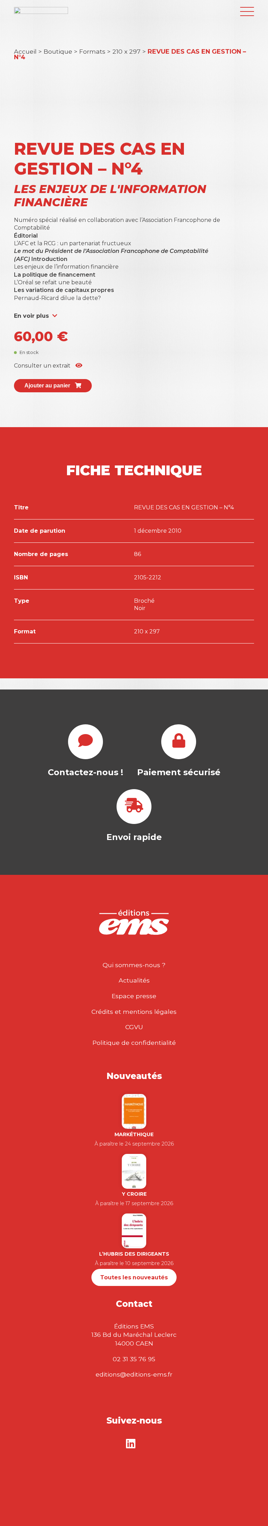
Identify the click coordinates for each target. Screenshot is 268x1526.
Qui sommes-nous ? (134, 965)
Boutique (58, 51)
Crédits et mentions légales (134, 1011)
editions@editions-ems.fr (134, 1374)
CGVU (134, 1027)
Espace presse (134, 996)
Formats (92, 51)
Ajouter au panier (48, 385)
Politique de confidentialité (134, 1042)
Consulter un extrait (43, 365)
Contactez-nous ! (85, 772)
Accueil (25, 51)
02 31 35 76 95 (134, 1359)
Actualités (134, 980)
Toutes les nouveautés (134, 1277)
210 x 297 (126, 51)
